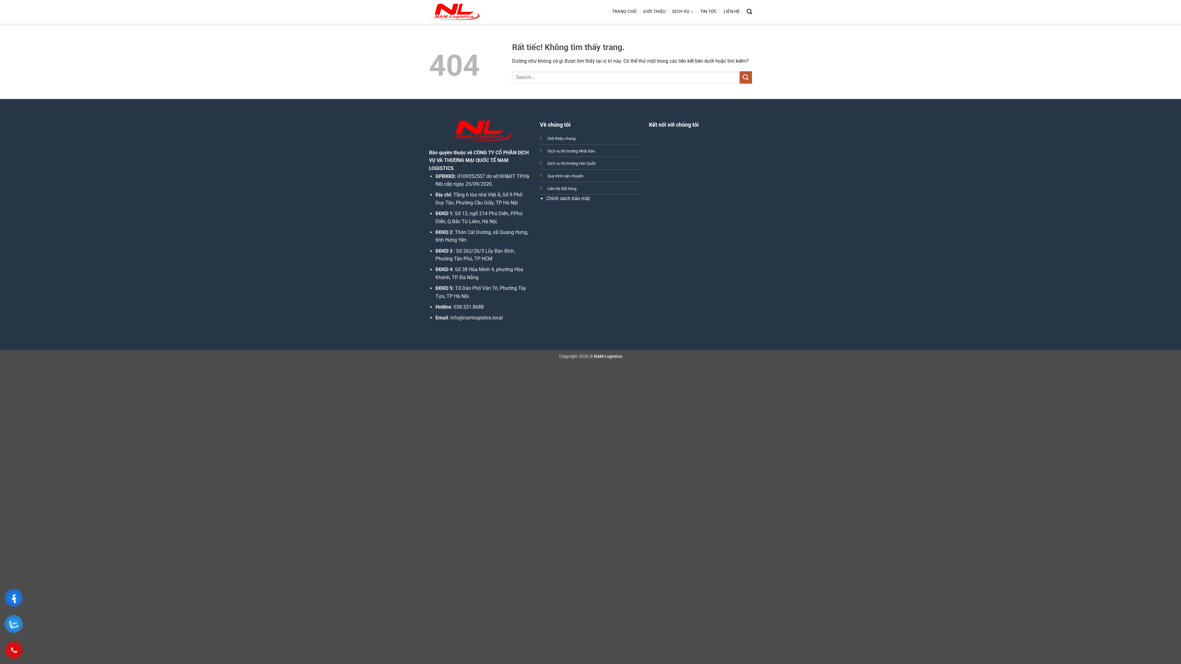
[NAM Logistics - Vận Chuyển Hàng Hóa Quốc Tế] (454, 12)
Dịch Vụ (680, 11)
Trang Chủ (624, 11)
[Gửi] (746, 77)
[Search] (749, 12)
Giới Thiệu (654, 11)
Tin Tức (708, 11)
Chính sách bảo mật (568, 198)
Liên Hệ (732, 11)
